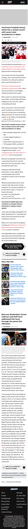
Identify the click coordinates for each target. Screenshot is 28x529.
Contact (3, 495)
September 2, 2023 (19, 121)
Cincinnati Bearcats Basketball (13, 481)
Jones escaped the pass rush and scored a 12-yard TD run (14, 152)
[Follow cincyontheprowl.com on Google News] (24, 254)
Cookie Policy (5, 504)
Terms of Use (20, 501)
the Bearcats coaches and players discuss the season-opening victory (13, 227)
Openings (19, 493)
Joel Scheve (6, 326)
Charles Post (6, 37)
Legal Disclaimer (21, 504)
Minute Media (10, 516)
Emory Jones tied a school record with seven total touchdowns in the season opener (14, 67)
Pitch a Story (20, 498)
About (3, 493)
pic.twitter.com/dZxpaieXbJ (17, 117)
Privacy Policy (5, 501)
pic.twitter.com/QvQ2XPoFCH (11, 194)
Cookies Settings (6, 512)
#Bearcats (5, 115)
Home (3, 481)
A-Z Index (19, 507)
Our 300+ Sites (21, 495)
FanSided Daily (5, 498)
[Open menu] (2, 2)
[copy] (11, 40)
